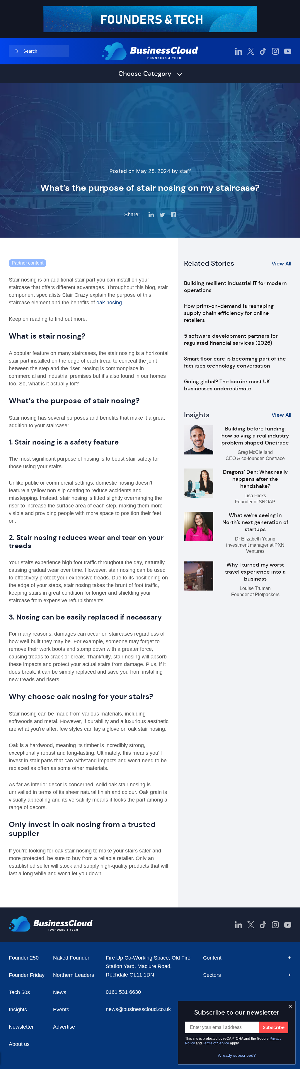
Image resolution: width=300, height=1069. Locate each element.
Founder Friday (27, 975)
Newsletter (21, 1027)
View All (281, 263)
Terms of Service (216, 1043)
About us (19, 1044)
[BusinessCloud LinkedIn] (238, 51)
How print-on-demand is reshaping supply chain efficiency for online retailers (229, 313)
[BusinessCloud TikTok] (263, 51)
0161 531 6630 (123, 992)
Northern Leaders (73, 975)
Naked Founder (71, 958)
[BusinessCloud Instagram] (275, 51)
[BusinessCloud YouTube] (287, 51)
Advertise (64, 1027)
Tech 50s (19, 992)
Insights (18, 1010)
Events (61, 1010)
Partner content (27, 262)
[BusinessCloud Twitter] (250, 51)
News (59, 992)
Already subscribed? (237, 1055)
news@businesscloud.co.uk (138, 1009)
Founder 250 (24, 958)
